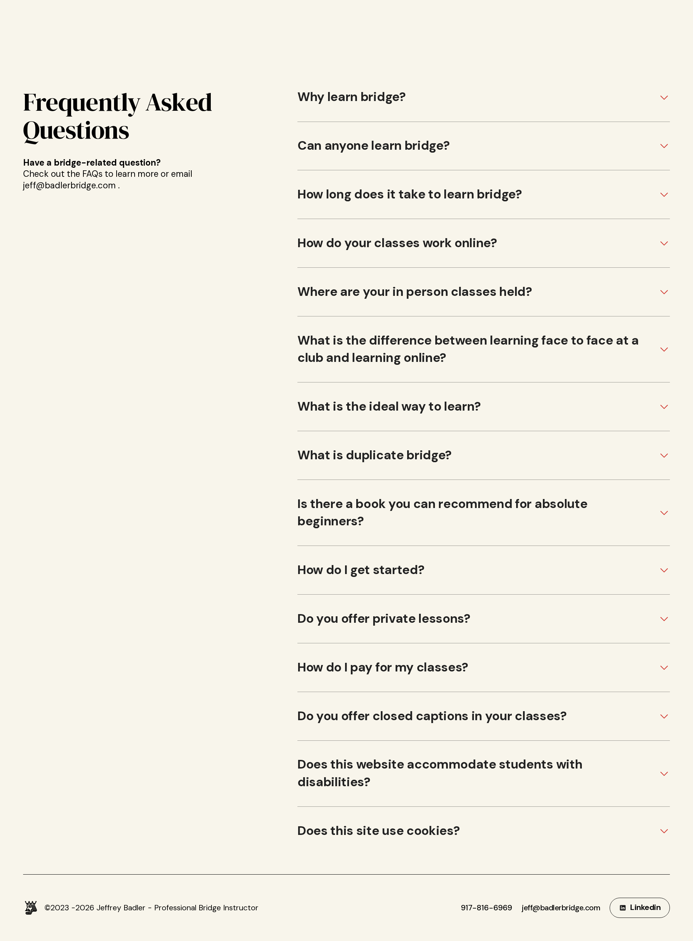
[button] (483, 97)
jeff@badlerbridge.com (561, 908)
